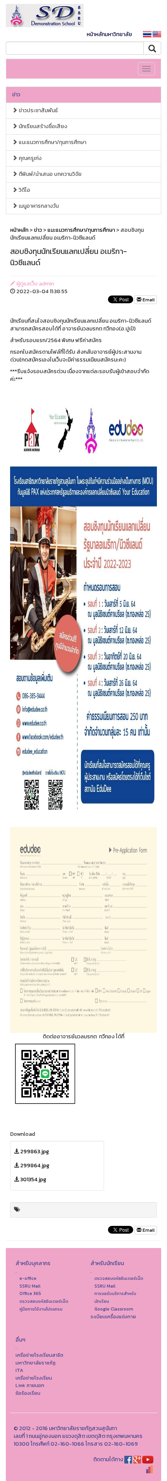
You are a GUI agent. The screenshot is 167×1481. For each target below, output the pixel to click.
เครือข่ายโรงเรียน (34, 1378)
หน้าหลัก (19, 230)
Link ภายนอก (30, 1385)
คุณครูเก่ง (29, 158)
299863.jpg (34, 1151)
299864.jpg (34, 1165)
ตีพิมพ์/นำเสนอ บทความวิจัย (49, 174)
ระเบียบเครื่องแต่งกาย (113, 1316)
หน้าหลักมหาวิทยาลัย (109, 34)
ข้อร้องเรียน (28, 1393)
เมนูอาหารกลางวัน (38, 206)
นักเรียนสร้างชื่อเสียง (42, 126)
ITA (19, 1370)
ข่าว (16, 94)
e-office (28, 1278)
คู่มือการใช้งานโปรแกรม (41, 1309)
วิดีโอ (23, 190)
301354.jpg (33, 1179)
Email (148, 299)
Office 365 (30, 1293)
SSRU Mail (29, 1286)
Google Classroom (113, 1309)
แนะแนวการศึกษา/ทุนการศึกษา (51, 142)
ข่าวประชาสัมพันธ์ (37, 110)
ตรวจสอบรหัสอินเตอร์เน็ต (43, 1301)
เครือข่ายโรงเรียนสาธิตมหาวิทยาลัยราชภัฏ (39, 1358)
